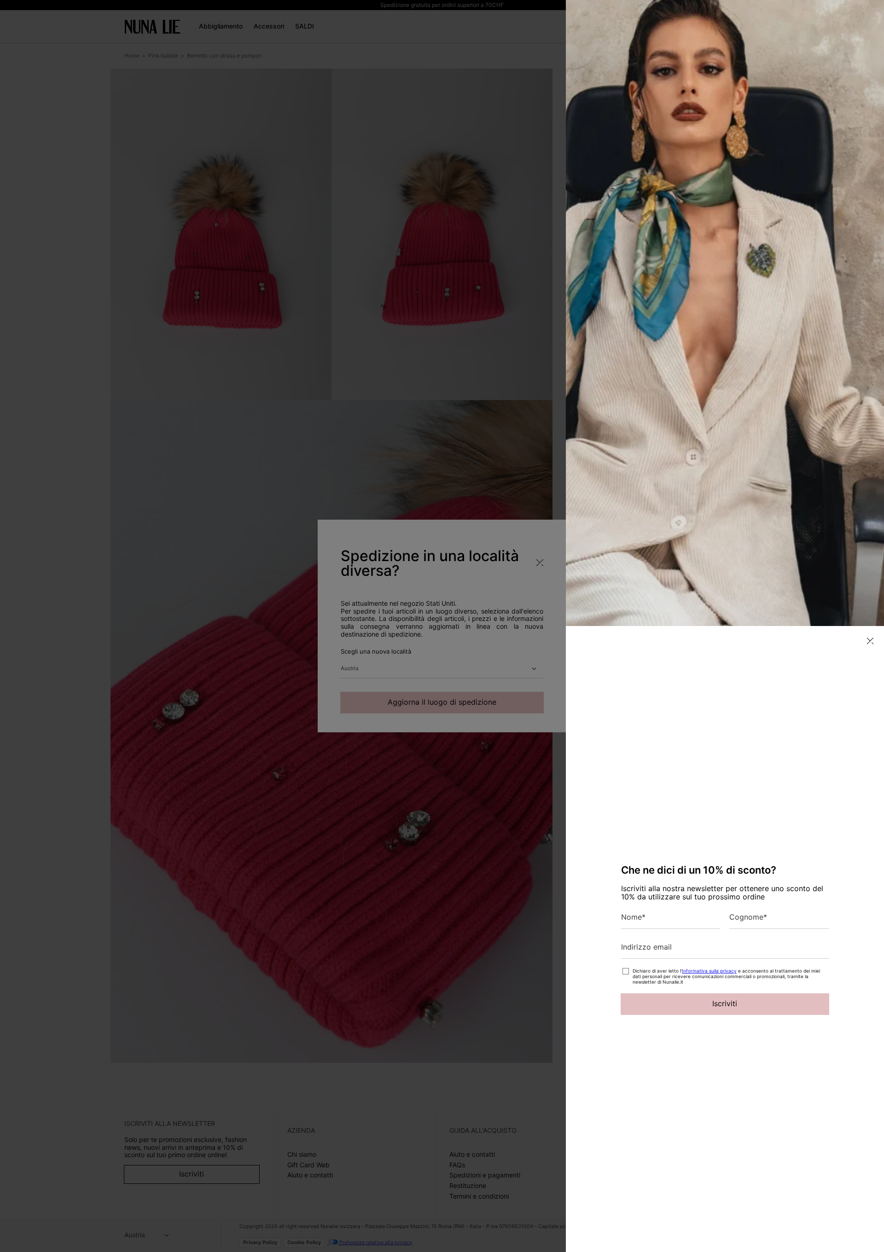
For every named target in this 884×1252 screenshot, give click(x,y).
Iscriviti (724, 1003)
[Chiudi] (870, 641)
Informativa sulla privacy (709, 971)
